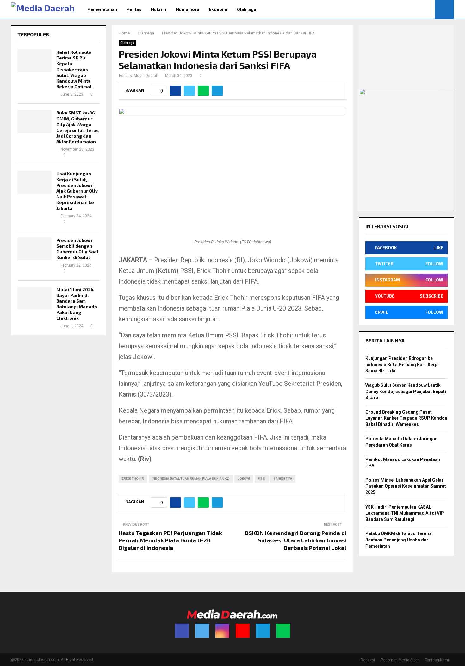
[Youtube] (243, 631)
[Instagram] (222, 631)
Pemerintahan (102, 9)
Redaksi (368, 660)
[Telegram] (263, 631)
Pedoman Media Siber (400, 660)
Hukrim (158, 9)
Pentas (134, 9)
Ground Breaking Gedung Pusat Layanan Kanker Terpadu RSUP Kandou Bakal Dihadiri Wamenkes (406, 418)
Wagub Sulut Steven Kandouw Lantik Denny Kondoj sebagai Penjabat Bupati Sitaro (405, 391)
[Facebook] (182, 631)
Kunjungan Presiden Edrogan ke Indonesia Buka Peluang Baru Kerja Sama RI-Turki (402, 364)
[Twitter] (202, 631)
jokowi (244, 478)
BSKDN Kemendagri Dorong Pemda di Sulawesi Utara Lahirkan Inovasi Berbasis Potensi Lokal (295, 540)
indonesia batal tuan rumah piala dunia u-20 (191, 478)
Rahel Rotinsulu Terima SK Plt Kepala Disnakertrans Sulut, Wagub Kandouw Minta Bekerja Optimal (73, 69)
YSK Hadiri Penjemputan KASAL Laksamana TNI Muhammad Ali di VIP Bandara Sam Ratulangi (404, 513)
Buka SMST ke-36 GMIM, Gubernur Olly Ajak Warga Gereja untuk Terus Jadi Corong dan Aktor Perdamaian (77, 127)
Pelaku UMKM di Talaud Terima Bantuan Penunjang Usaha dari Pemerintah (398, 539)
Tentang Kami (437, 660)
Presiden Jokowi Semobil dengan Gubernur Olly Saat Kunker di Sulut (77, 248)
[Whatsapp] (283, 631)
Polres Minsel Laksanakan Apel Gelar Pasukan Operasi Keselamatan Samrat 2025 (405, 486)
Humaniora (187, 9)
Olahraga (246, 9)
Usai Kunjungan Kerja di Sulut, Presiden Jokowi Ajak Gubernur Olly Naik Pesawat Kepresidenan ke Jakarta (77, 191)
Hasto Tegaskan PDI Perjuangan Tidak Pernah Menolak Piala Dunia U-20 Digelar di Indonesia (170, 540)
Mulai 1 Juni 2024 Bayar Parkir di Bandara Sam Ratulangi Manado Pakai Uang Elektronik (76, 304)
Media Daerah (146, 75)
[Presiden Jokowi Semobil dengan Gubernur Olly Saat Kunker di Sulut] (34, 248)
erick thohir (133, 478)
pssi (261, 478)
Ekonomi (218, 9)
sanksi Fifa (282, 478)
